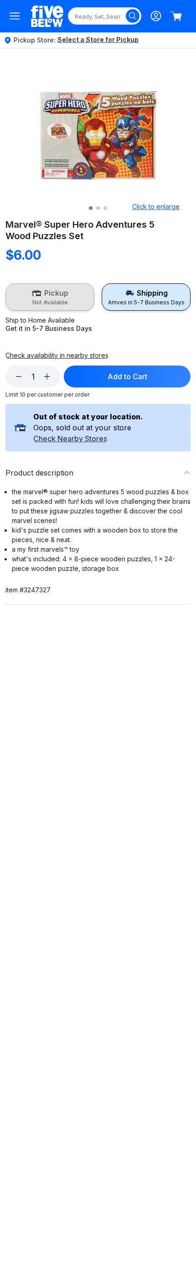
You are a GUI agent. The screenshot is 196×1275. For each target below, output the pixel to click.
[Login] (156, 16)
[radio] (49, 297)
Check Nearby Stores (70, 439)
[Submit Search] (132, 16)
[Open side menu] (14, 16)
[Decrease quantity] (19, 376)
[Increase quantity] (47, 376)
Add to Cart (127, 376)
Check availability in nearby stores (56, 355)
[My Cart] (176, 16)
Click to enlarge (156, 206)
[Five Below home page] (47, 16)
